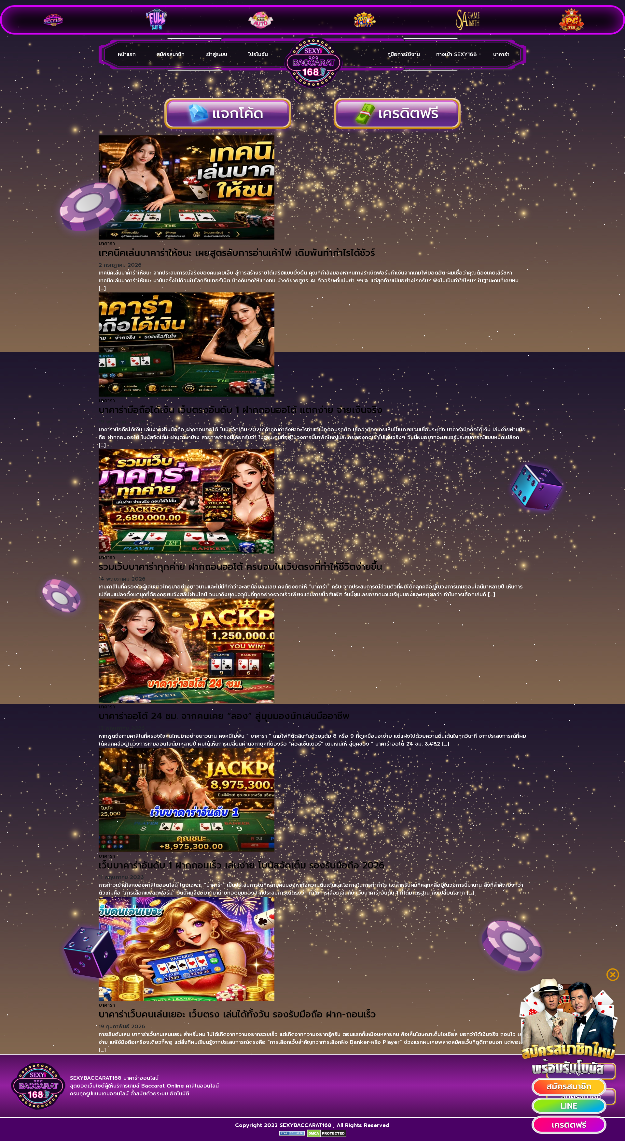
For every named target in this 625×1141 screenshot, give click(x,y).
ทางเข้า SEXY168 (456, 54)
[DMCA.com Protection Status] (326, 1133)
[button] (569, 1087)
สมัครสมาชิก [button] (171, 54)
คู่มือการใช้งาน (403, 54)
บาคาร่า (501, 54)
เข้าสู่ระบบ (216, 54)
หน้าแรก (127, 54)
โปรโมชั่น (258, 54)
